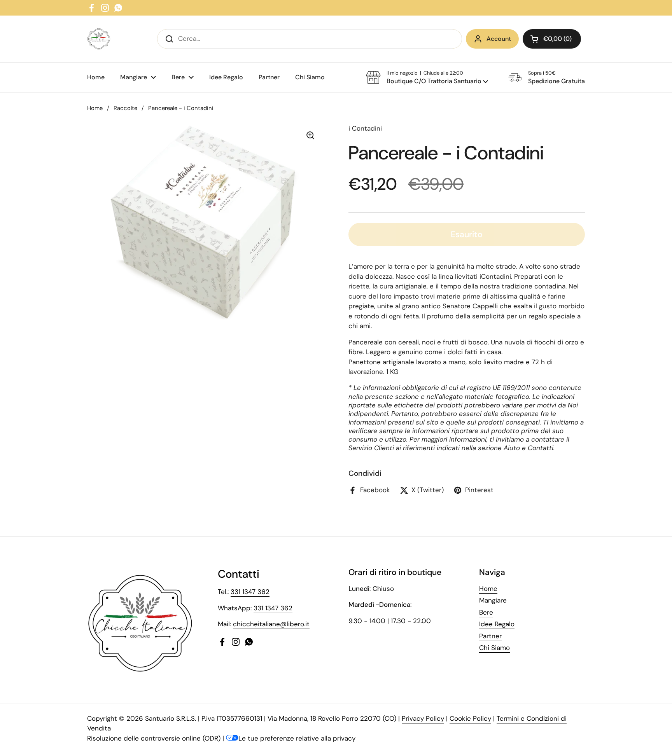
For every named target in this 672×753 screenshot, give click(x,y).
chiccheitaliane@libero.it (271, 624)
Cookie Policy (470, 718)
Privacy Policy (423, 718)
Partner (490, 636)
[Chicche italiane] (98, 39)
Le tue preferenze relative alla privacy (296, 738)
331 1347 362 (250, 591)
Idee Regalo (496, 624)
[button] (552, 39)
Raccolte (125, 108)
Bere (486, 612)
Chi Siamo (494, 647)
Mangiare (493, 600)
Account (498, 39)
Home (95, 108)
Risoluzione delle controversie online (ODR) (153, 738)
